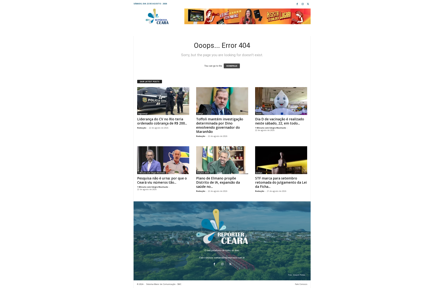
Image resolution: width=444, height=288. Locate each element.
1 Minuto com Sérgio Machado (270, 127)
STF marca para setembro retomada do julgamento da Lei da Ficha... (281, 182)
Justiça (200, 113)
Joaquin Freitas (299, 275)
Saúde (259, 113)
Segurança (142, 113)
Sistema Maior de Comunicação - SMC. (164, 284)
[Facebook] (297, 4)
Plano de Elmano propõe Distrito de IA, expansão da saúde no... (218, 182)
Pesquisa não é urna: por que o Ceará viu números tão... (162, 180)
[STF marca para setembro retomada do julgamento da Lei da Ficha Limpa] (281, 160)
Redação (141, 127)
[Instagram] (303, 4)
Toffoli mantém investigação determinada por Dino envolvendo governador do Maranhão (219, 125)
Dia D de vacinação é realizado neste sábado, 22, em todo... (279, 121)
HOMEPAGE (231, 66)
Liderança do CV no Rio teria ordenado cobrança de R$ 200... (162, 121)
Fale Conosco (301, 284)
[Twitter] (308, 4)
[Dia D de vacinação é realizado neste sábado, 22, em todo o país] (281, 101)
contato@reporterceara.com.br (229, 257)
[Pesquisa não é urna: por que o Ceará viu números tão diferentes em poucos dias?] (163, 160)
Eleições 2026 (203, 172)
